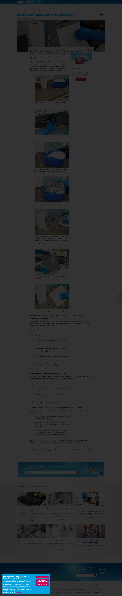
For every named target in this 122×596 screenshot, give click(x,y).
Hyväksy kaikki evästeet (42, 577)
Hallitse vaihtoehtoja (42, 584)
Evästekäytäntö (19, 592)
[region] (26, 584)
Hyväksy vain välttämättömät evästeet (42, 581)
